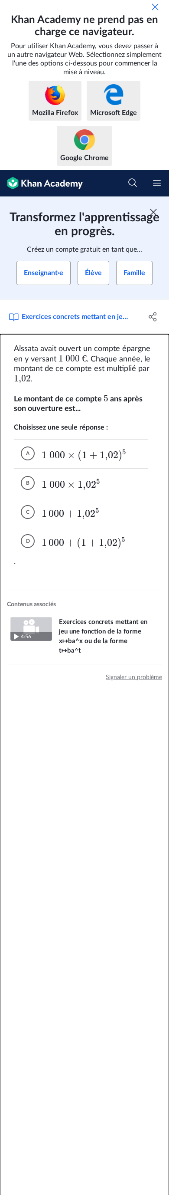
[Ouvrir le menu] (157, 183)
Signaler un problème (134, 677)
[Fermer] (155, 7)
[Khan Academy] (41, 183)
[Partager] (152, 316)
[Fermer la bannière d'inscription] (153, 212)
